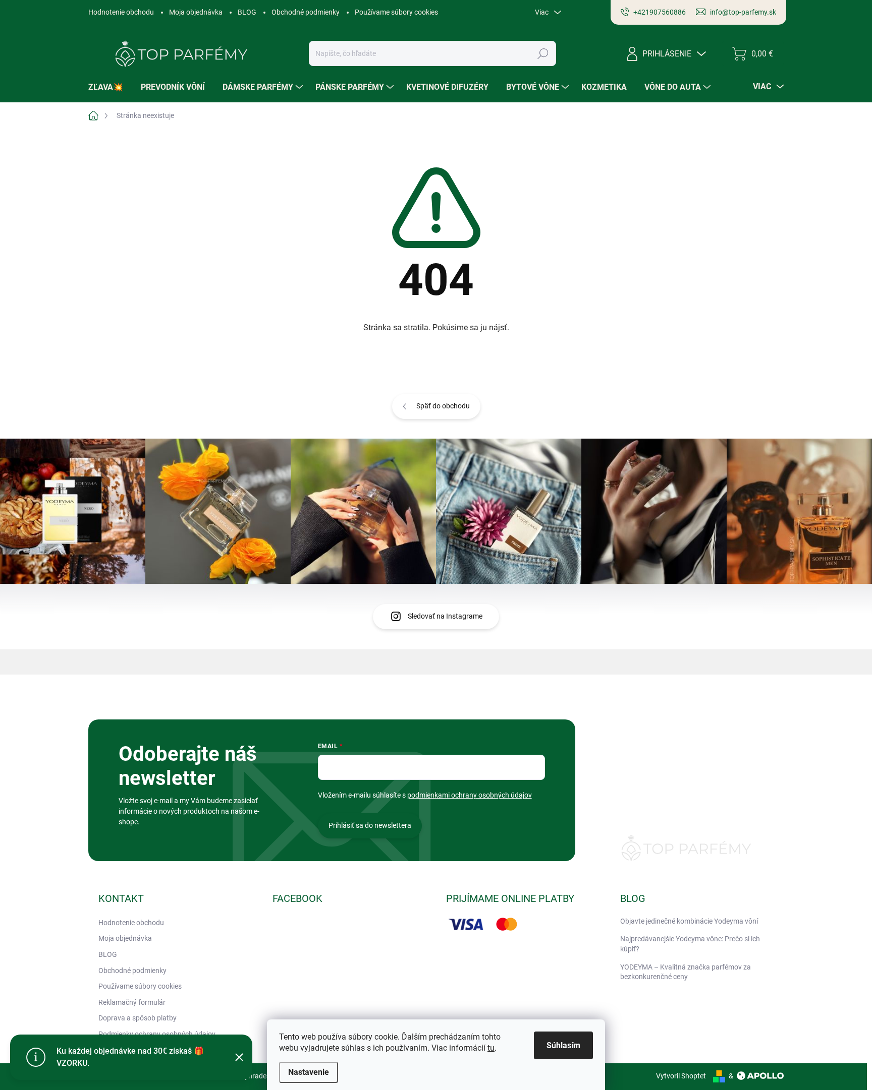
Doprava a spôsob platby (137, 1018)
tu (491, 1048)
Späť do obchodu (443, 406)
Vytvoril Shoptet (681, 1076)
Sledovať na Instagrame (445, 616)
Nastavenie (308, 1072)
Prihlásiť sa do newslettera (370, 825)
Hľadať (543, 53)
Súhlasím (563, 1045)
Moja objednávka (196, 12)
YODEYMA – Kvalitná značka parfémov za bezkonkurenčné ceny (685, 972)
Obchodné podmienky (305, 12)
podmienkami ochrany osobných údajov (469, 795)
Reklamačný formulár (132, 1002)
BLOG (247, 12)
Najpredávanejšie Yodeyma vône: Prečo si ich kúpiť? (690, 944)
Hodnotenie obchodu (121, 12)
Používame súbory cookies (396, 12)
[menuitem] (109, 87)
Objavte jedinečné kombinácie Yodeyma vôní (689, 921)
